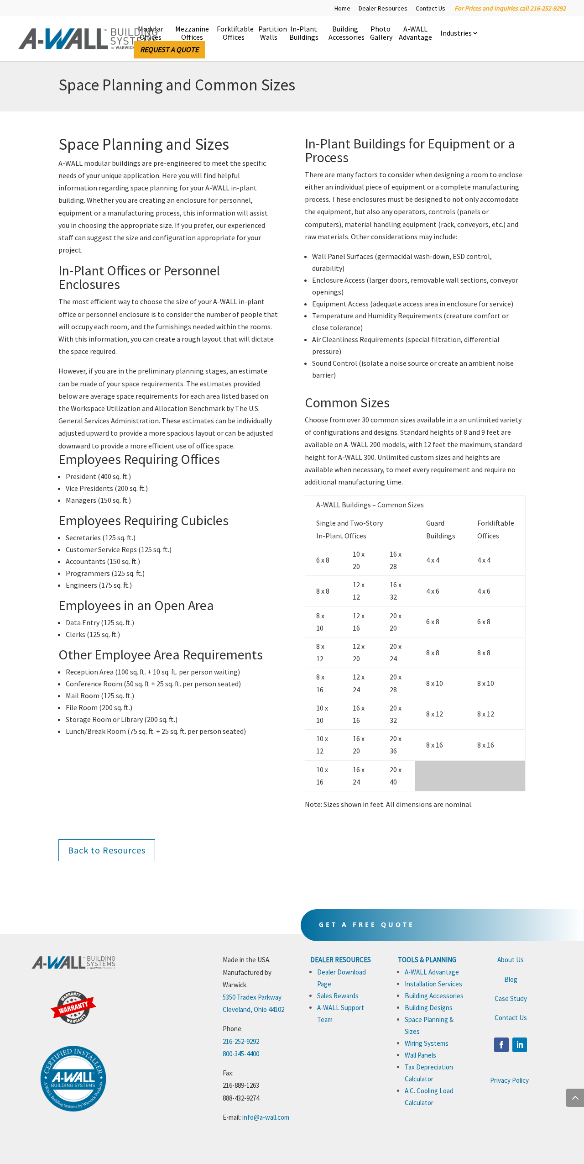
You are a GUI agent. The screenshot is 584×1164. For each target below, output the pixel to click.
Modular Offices (150, 33)
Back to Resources (107, 850)
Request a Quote (169, 49)
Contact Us (430, 8)
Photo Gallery (380, 33)
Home (342, 8)
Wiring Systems (426, 1043)
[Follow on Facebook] (501, 1045)
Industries (456, 33)
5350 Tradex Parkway (252, 997)
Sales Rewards (338, 995)
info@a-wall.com (265, 1117)
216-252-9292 (241, 1041)
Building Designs (429, 1007)
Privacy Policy (509, 1080)
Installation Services (433, 984)
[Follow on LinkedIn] (519, 1045)
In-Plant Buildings (303, 33)
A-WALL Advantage (415, 33)
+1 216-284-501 (243, 1129)
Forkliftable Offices (233, 33)
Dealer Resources (383, 8)
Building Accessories (345, 33)
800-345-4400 (241, 1053)
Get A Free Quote (367, 924)
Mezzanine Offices (192, 33)
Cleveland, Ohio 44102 (253, 1009)
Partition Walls (268, 33)
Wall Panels (420, 1055)
